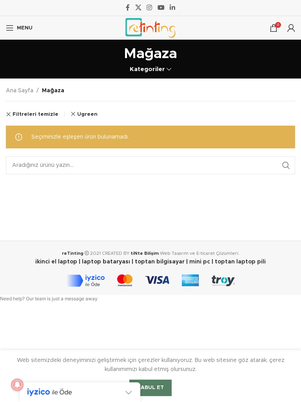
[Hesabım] (291, 28)
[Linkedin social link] (172, 8)
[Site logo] (150, 28)
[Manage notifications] (17, 384)
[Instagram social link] (149, 8)
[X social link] (138, 8)
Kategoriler (147, 69)
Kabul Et (150, 387)
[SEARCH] (286, 165)
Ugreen (87, 114)
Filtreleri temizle (35, 114)
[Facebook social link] (127, 8)
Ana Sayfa (19, 90)
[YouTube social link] (161, 8)
